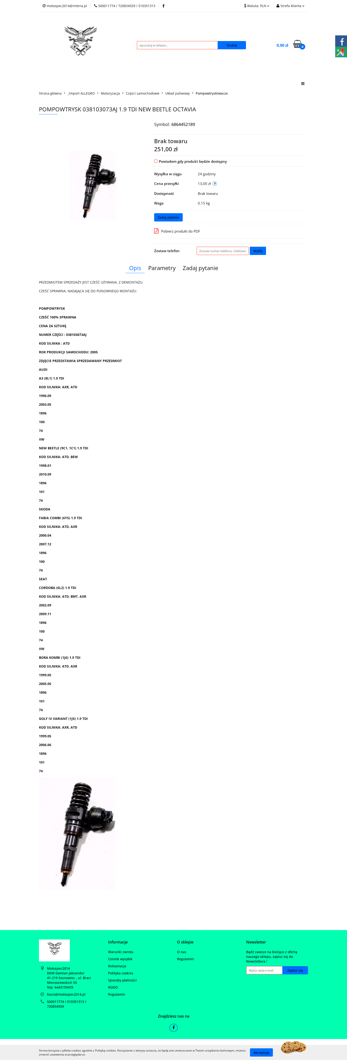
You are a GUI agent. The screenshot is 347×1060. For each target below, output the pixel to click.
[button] (118, 942)
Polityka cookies (120, 973)
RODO (113, 987)
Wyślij (257, 251)
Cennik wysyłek (120, 959)
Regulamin (116, 994)
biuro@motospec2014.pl (66, 994)
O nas (181, 952)
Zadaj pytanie (168, 217)
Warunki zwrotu (120, 952)
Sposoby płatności (122, 980)
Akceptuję (261, 1052)
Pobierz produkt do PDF (180, 231)
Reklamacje (117, 966)
